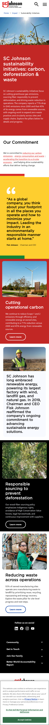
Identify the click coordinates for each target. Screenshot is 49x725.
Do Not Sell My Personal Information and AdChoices (24, 711)
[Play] (24, 359)
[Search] (36, 4)
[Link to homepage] (12, 4)
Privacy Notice (31, 699)
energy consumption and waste (30, 155)
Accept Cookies (24, 720)
